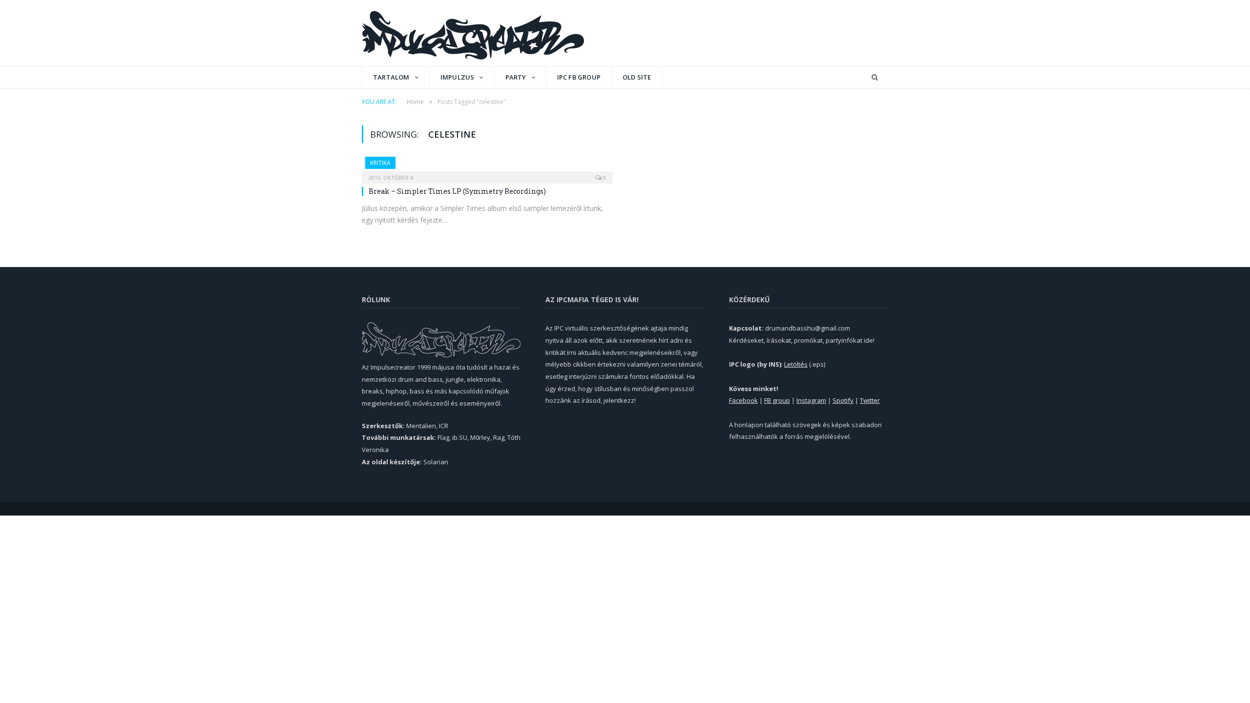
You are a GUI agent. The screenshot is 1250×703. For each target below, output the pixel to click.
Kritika (380, 163)
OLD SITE (637, 77)
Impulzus (457, 77)
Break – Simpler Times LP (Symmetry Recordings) (457, 191)
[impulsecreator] (473, 33)
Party (515, 77)
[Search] (874, 77)
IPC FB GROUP (579, 77)
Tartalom (391, 77)
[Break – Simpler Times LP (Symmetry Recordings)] (487, 167)
